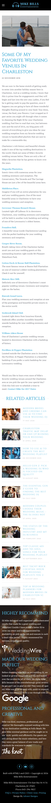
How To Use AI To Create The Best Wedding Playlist (35, 451)
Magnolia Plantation (12, 169)
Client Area (32, 792)
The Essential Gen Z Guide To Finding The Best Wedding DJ (35, 490)
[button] (3, 5)
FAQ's (8, 792)
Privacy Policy (18, 792)
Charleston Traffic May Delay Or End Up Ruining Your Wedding (36, 433)
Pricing (42, 792)
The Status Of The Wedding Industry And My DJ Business (35, 530)
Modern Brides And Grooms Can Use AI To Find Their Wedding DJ (35, 412)
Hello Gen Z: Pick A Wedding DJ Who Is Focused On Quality (36, 470)
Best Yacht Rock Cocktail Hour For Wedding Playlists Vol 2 (34, 571)
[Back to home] (25, 5)
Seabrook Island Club (12, 312)
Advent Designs (30, 796)
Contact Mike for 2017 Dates (22, 389)
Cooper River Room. (12, 243)
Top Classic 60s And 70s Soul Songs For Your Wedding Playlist (35, 550)
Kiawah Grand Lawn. (12, 296)
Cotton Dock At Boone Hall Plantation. (21, 263)
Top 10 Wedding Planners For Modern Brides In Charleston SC (35, 591)
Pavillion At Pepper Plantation (17, 350)
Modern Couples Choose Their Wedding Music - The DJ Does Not (34, 510)
